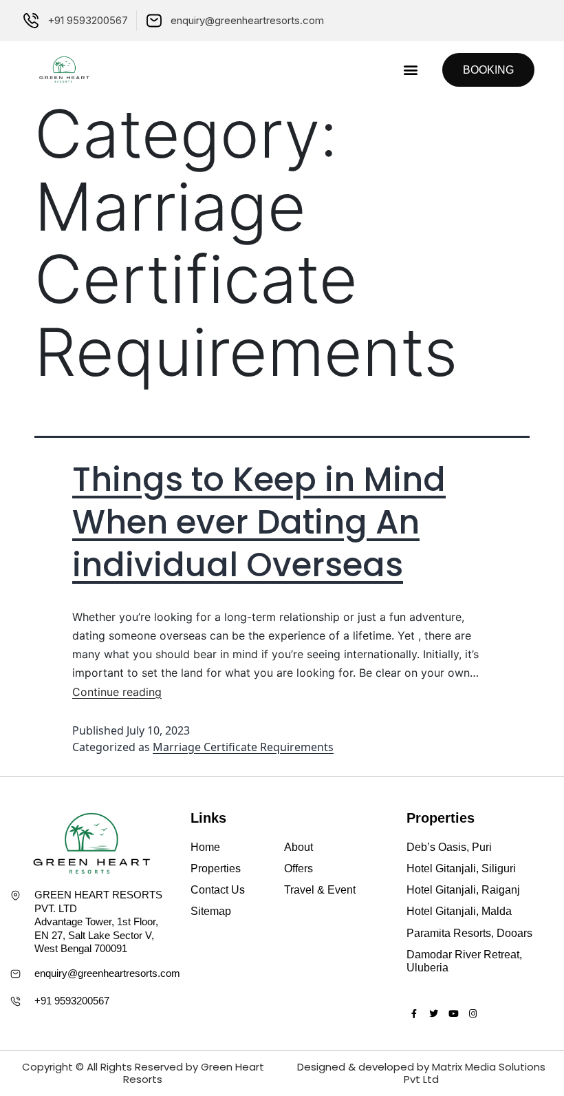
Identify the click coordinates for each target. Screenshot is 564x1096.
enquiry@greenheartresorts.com (107, 973)
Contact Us (218, 890)
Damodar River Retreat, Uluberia (464, 961)
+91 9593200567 (71, 1001)
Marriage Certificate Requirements (243, 747)
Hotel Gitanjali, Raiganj (463, 890)
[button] (410, 70)
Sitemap (211, 911)
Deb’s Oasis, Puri (449, 847)
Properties (216, 868)
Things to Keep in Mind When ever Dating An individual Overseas (259, 522)
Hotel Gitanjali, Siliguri (461, 868)
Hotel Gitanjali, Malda (459, 911)
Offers (298, 868)
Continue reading (117, 692)
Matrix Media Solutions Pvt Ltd (474, 1073)
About (298, 847)
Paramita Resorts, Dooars (469, 933)
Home (205, 847)
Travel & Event (320, 890)
